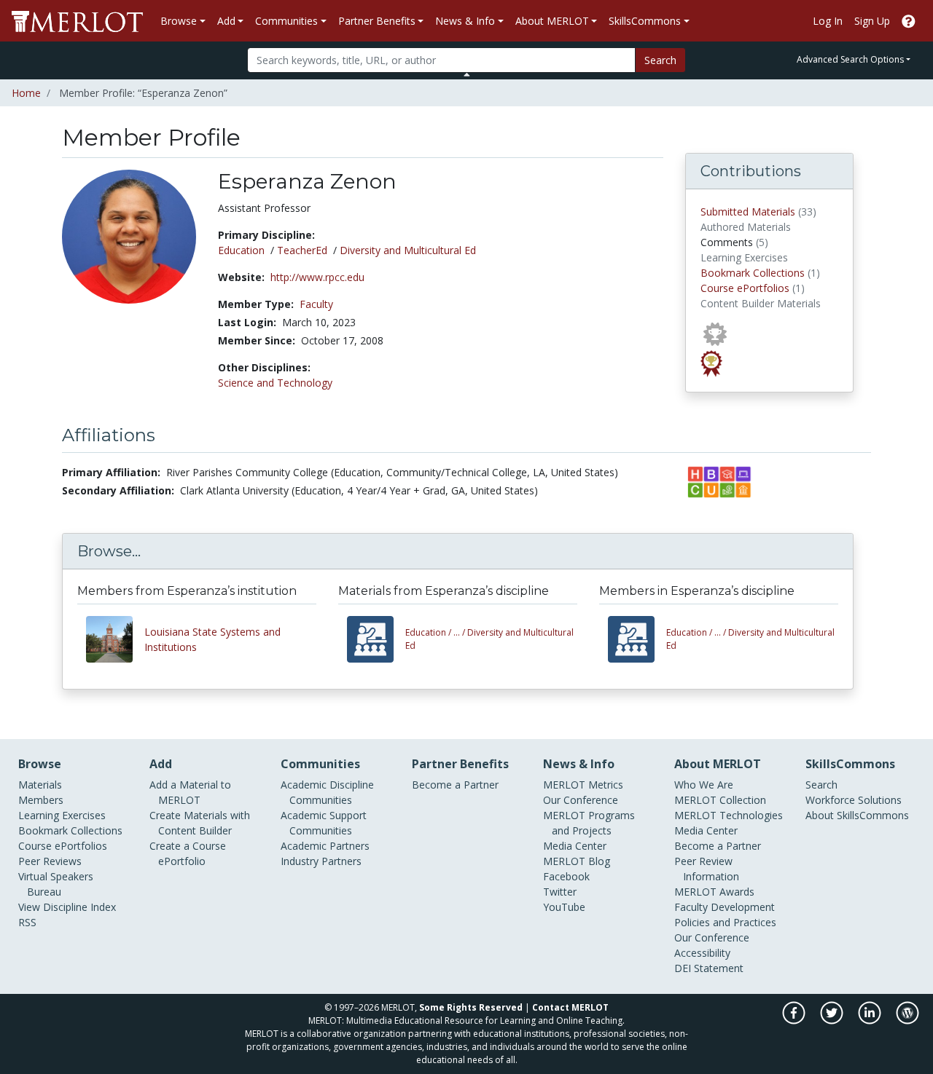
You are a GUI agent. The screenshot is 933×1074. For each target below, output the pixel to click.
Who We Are (703, 784)
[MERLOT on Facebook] (795, 1020)
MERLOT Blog (576, 861)
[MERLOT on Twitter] (832, 1020)
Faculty (316, 304)
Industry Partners (321, 861)
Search (660, 60)
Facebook (566, 876)
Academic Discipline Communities (327, 792)
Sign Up (872, 21)
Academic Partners (325, 846)
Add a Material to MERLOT (190, 792)
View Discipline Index (67, 907)
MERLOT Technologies (728, 815)
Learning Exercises (62, 815)
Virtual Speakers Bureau (55, 884)
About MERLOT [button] (552, 21)
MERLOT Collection (720, 800)
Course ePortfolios (744, 288)
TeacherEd (302, 250)
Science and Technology (275, 383)
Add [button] (226, 21)
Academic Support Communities (324, 822)
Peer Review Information (706, 868)
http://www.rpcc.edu (317, 277)
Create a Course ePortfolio (187, 853)
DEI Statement (708, 968)
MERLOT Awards (714, 892)
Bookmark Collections (752, 273)
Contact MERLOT (570, 1007)
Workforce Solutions (853, 800)
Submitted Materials (747, 211)
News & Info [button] (465, 21)
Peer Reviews (50, 861)
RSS (27, 922)
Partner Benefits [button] (376, 21)
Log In (828, 21)
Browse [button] (178, 21)
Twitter (560, 892)
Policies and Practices (725, 922)
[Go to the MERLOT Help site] (908, 20)
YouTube (564, 907)
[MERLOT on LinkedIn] (870, 1020)
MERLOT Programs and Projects (589, 822)
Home (26, 93)
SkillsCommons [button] (645, 21)
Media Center (574, 846)
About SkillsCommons (857, 815)
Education (241, 250)
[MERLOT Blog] (907, 1020)
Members (40, 800)
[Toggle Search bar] (467, 74)
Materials (40, 784)
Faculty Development (724, 907)
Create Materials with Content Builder (199, 822)
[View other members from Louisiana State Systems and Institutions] (115, 639)
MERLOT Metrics (583, 784)
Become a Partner (455, 784)
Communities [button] (286, 21)
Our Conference (580, 800)
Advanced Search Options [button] (850, 59)
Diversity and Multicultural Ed (408, 250)
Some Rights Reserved (471, 1007)
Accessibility (702, 953)
